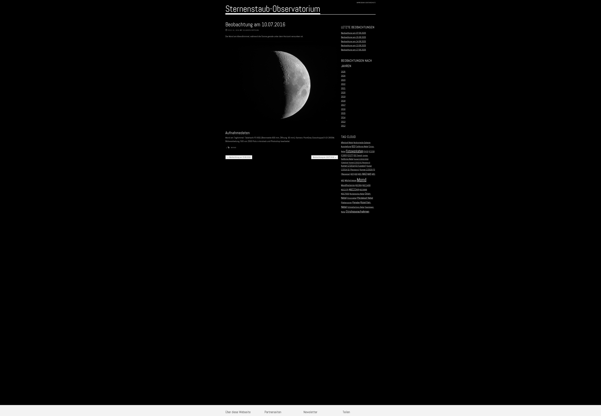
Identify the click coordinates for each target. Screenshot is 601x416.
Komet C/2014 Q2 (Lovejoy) (353, 165)
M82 (342, 180)
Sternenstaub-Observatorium (272, 8)
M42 (364, 174)
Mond (233, 147)
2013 (343, 121)
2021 (343, 88)
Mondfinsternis (348, 185)
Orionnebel (352, 198)
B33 (353, 146)
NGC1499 (366, 185)
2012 (343, 125)
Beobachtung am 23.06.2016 (239, 157)
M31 (360, 174)
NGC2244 (354, 189)
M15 (352, 174)
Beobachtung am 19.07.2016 (324, 157)
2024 (343, 75)
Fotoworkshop (354, 151)
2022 (343, 84)
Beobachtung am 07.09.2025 (353, 33)
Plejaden (356, 202)
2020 (343, 92)
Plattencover (346, 202)
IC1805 (344, 155)
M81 (373, 174)
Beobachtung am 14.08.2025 (353, 41)
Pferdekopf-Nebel (365, 198)
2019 (343, 96)
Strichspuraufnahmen (357, 211)
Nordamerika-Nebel (357, 194)
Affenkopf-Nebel (347, 142)
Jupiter (365, 156)
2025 (343, 71)
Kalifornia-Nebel (347, 159)
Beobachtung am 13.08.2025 (353, 45)
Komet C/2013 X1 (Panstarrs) (359, 163)
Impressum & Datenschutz (366, 3)
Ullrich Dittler (251, 30)
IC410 (366, 151)
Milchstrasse (350, 180)
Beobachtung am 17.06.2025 (353, 49)
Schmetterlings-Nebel (356, 207)
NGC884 (358, 185)
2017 (343, 104)
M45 (369, 174)
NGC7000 (345, 193)
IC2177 (350, 155)
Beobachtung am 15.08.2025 (353, 37)
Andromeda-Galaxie (362, 142)
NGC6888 (363, 190)
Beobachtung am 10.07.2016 (255, 24)
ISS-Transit (357, 155)
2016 (343, 109)
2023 (343, 80)
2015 (343, 113)
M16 (356, 174)
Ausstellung (346, 146)
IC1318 (372, 151)
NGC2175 (344, 190)
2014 (343, 117)
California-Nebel (362, 146)
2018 (343, 100)
